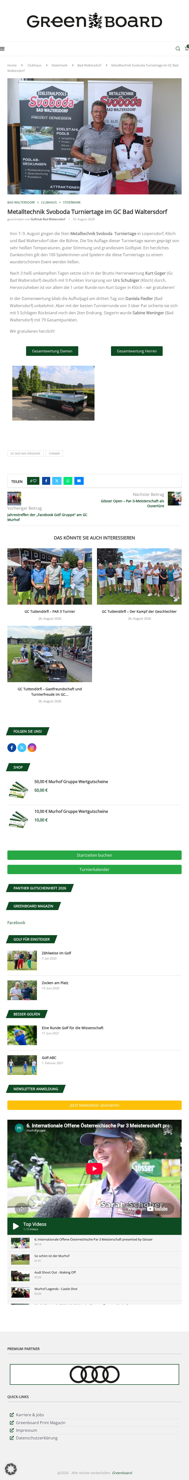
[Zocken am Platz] (22, 990)
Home (11, 65)
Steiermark (59, 65)
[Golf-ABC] (22, 1065)
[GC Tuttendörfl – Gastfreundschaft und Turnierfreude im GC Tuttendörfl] (49, 654)
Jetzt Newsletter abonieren (94, 1105)
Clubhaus (34, 65)
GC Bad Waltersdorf (25, 453)
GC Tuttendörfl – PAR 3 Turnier (50, 611)
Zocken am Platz (55, 982)
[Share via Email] (79, 481)
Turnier (54, 453)
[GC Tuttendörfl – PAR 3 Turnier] (49, 576)
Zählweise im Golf (56, 953)
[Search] (177, 49)
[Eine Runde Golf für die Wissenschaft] (22, 1035)
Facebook (16, 922)
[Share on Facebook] (46, 481)
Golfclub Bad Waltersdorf (48, 219)
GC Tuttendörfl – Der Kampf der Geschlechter (139, 611)
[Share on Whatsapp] (67, 481)
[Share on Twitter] (57, 481)
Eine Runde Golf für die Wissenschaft (72, 1027)
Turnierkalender (94, 869)
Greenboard (122, 1472)
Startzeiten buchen (94, 855)
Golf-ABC (49, 1057)
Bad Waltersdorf (89, 65)
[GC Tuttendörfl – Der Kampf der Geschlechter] (139, 576)
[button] (11, 1469)
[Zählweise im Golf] (22, 960)
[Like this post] (34, 481)
